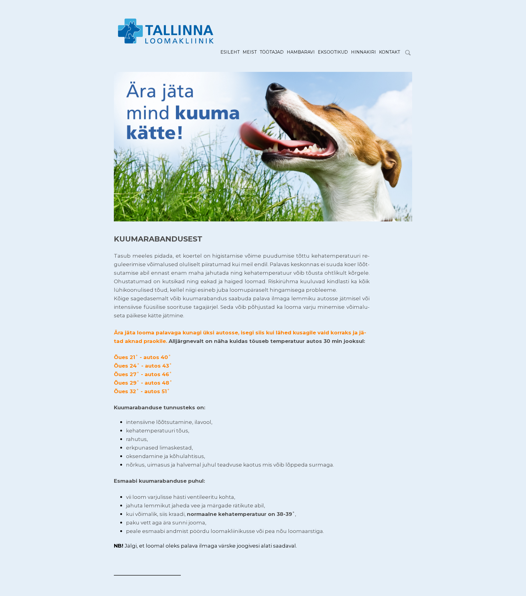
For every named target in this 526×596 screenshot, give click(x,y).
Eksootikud (333, 52)
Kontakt (389, 52)
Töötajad (272, 52)
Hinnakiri (363, 52)
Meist (250, 52)
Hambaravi (301, 52)
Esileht (230, 52)
